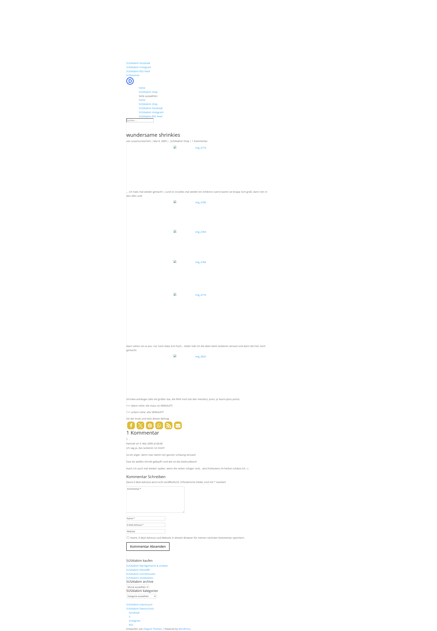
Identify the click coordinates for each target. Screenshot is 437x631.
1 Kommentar (200, 141)
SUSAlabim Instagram (138, 67)
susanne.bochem (141, 141)
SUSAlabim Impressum (139, 604)
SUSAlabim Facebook (138, 63)
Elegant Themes (153, 628)
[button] (131, 425)
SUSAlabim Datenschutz (140, 608)
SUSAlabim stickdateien (139, 577)
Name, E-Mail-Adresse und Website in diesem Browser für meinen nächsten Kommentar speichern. (187, 537)
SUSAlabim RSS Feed (138, 71)
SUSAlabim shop (148, 92)
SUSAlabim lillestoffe (138, 569)
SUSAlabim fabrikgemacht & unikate (147, 565)
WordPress (185, 628)
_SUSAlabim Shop (179, 141)
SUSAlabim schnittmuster (141, 574)
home (142, 87)
